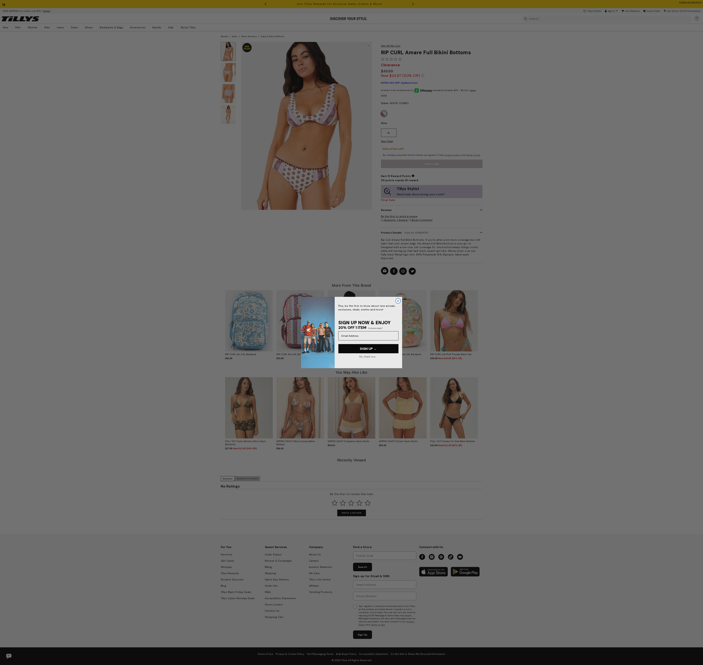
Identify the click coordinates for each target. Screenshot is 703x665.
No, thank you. (367, 356)
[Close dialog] (398, 300)
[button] (480, 318)
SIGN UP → (368, 348)
